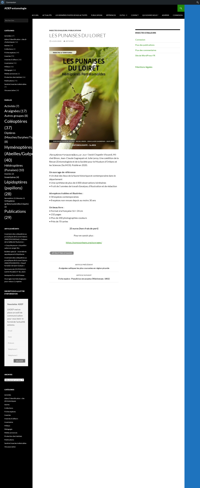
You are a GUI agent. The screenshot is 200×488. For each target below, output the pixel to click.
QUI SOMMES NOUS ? (150, 15)
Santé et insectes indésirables (15, 84)
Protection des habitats (13, 77)
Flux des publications (144, 45)
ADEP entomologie (15, 8)
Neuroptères (9, 198)
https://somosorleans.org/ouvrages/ (84, 242)
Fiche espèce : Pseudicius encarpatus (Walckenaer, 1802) (84, 277)
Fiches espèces (10, 52)
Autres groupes (16, 115)
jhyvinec (69, 41)
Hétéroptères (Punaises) (62, 253)
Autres (7, 45)
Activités (7, 36)
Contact (135, 15)
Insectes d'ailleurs (58, 30)
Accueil (35, 15)
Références (111, 15)
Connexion (178, 15)
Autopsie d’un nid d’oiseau (14, 275)
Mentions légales (143, 67)
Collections (8, 49)
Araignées (15, 111)
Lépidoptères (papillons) (15, 188)
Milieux (7, 67)
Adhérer (165, 15)
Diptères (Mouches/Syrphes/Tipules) (21, 137)
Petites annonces (10, 74)
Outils (122, 15)
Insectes (7, 56)
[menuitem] (2, 2)
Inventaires (8, 63)
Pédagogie (8, 70)
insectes (9, 174)
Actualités (47, 15)
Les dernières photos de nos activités (71, 15)
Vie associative (10, 90)
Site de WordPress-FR (145, 55)
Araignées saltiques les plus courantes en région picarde (84, 266)
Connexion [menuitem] (11, 2)
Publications (96, 15)
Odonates (20, 198)
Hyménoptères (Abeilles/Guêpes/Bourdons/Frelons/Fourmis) (46, 153)
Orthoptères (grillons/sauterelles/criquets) (16, 204)
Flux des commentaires (145, 50)
